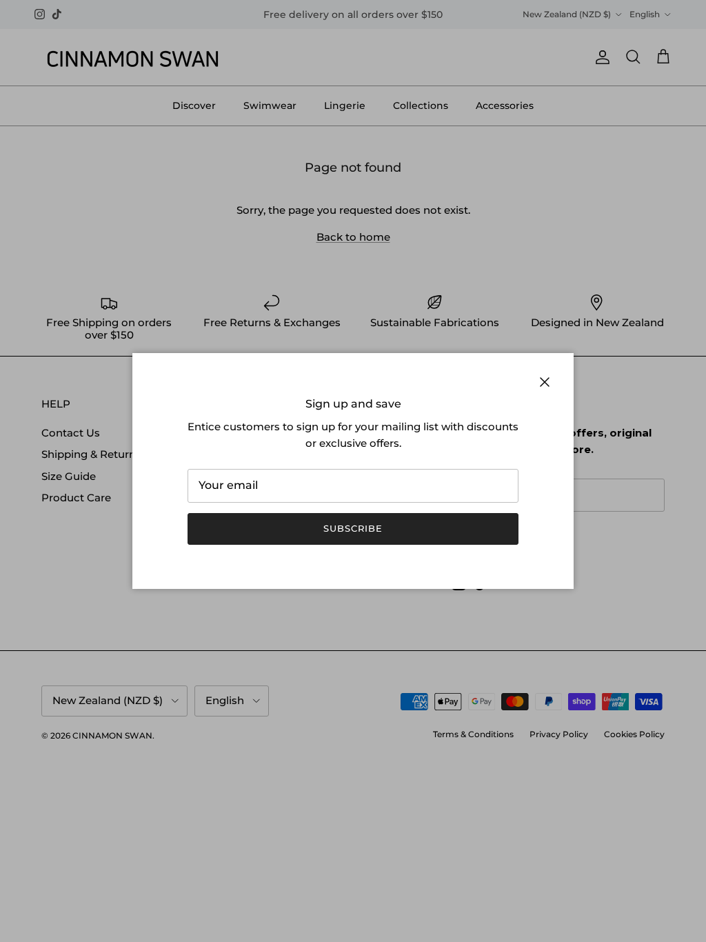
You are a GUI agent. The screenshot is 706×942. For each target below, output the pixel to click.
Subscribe (353, 528)
